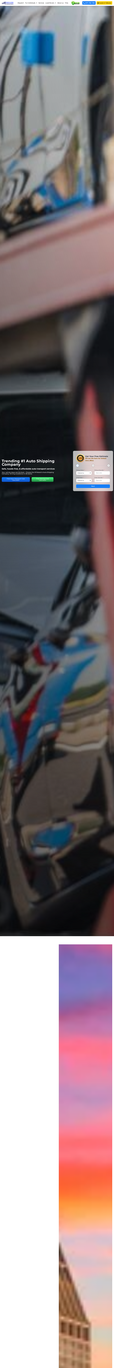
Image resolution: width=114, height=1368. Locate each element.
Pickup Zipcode (99, 470)
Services (41, 3)
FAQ (66, 3)
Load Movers (49, 3)
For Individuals (30, 3)
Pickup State (80, 470)
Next (93, 486)
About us (60, 3)
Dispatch (21, 3)
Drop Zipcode (98, 477)
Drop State (79, 477)
